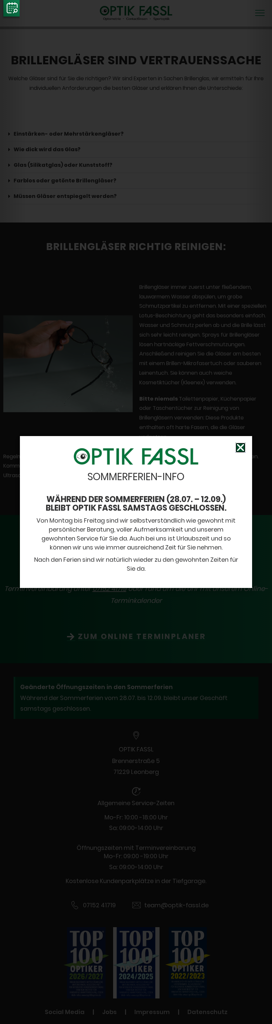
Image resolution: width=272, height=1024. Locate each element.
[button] (240, 448)
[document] (136, 512)
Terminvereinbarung (11, 10)
